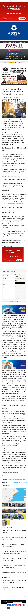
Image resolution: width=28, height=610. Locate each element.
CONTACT (5, 42)
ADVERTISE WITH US (12, 42)
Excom (22, 120)
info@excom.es (18, 171)
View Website (14, 304)
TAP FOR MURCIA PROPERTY (14, 62)
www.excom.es (6, 163)
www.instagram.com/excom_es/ (17, 484)
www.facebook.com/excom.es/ (17, 481)
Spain (22, 101)
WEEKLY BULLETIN (21, 42)
